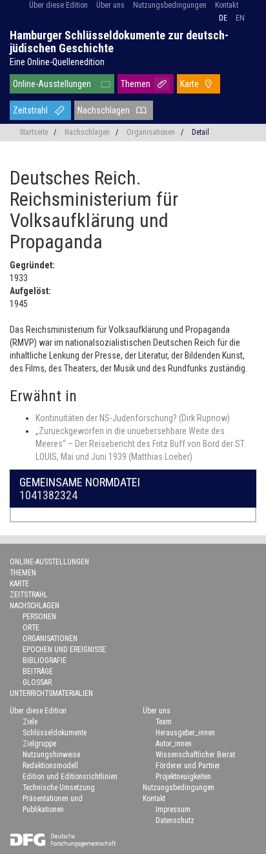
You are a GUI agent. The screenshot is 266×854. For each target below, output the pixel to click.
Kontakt (226, 5)
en (240, 18)
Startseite (33, 132)
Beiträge (38, 671)
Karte (189, 84)
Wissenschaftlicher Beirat (195, 754)
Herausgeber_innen (185, 732)
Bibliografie (44, 660)
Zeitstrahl (30, 110)
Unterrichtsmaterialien (51, 693)
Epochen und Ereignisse (64, 649)
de (223, 18)
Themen (135, 84)
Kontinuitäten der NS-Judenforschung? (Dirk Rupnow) (133, 418)
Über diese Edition (58, 5)
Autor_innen (174, 743)
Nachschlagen (103, 110)
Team (164, 721)
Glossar (37, 682)
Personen (39, 616)
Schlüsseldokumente (55, 732)
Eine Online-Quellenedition (57, 62)
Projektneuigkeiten (183, 776)
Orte (31, 627)
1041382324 (48, 495)
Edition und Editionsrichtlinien (70, 776)
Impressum (173, 809)
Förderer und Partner (188, 765)
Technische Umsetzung (59, 787)
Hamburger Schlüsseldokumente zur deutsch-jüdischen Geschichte (119, 41)
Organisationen (151, 132)
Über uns (110, 5)
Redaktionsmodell (50, 765)
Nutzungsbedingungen (170, 5)
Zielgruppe (39, 743)
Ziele (30, 721)
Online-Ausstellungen (52, 84)
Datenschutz (175, 820)
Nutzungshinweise (51, 754)
